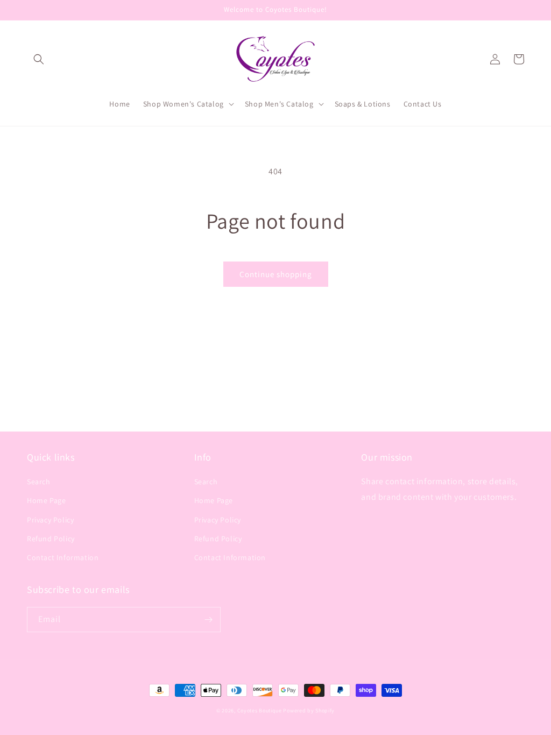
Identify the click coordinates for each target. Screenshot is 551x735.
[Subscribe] (208, 619)
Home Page (46, 500)
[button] (39, 59)
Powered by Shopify (309, 710)
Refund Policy (51, 538)
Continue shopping (275, 274)
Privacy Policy (50, 520)
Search (39, 481)
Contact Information (62, 557)
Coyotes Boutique (259, 710)
